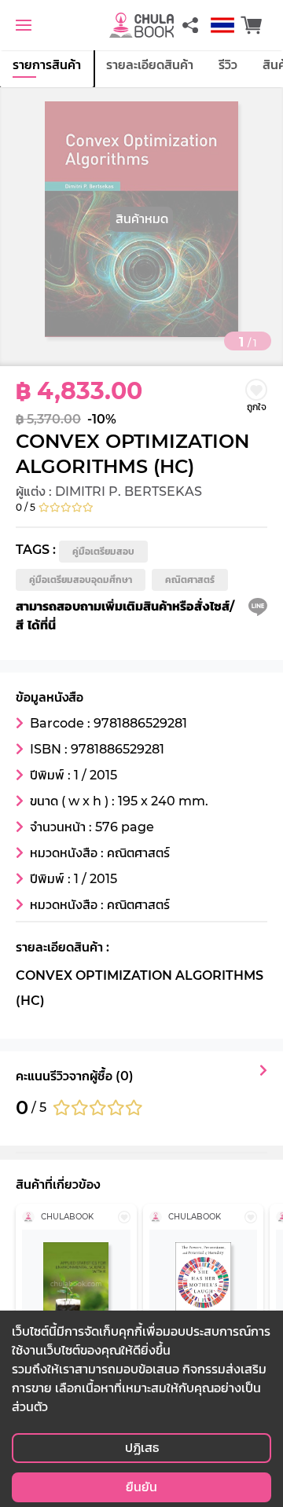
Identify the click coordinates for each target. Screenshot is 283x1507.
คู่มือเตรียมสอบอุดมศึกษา (80, 579)
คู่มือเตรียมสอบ (103, 551)
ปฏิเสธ (142, 1447)
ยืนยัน (141, 1487)
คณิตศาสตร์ (190, 579)
